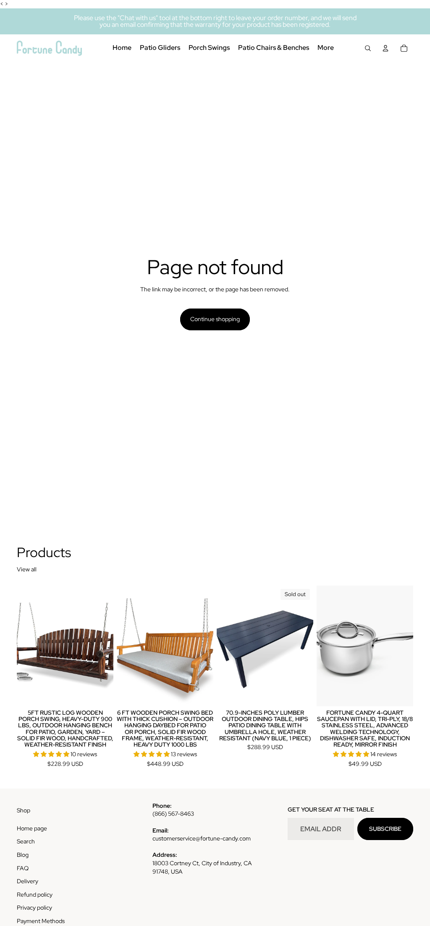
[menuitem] (325, 48)
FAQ (23, 868)
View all (27, 569)
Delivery (27, 881)
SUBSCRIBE (385, 829)
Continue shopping (215, 319)
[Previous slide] (26, 646)
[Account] (385, 48)
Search (26, 841)
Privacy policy (34, 907)
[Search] (368, 48)
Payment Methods (41, 921)
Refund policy (34, 894)
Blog (23, 855)
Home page (32, 828)
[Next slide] (104, 646)
